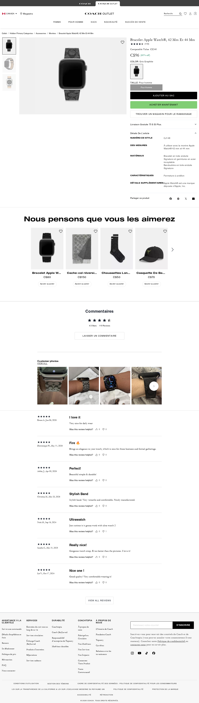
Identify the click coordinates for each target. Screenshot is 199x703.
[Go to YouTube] (139, 654)
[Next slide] (175, 250)
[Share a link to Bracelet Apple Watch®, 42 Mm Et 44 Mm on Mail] (193, 199)
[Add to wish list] (122, 42)
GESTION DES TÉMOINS (58, 684)
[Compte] (190, 14)
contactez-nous (138, 644)
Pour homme (146, 87)
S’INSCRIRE (183, 625)
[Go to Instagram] (132, 654)
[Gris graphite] (136, 71)
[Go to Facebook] (154, 654)
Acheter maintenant (163, 104)
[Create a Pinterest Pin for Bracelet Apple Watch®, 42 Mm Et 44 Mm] (178, 199)
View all (42, 363)
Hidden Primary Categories (21, 33)
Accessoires (41, 33)
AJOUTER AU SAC (163, 95)
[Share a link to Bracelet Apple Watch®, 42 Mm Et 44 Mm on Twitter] (186, 199)
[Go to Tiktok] (146, 654)
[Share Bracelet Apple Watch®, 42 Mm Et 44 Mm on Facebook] (171, 199)
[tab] (85, 3)
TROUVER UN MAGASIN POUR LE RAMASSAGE (164, 114)
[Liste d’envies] (185, 14)
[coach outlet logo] (99, 13)
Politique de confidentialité (171, 641)
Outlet (4, 33)
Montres (52, 33)
